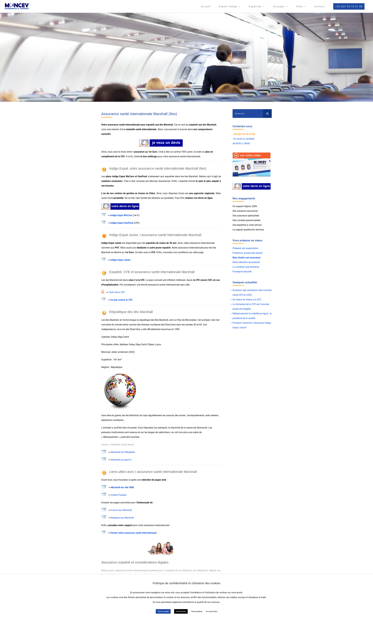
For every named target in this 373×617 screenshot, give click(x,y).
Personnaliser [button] (197, 611)
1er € (136, 215)
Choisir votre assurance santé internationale (133, 532)
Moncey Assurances (159, 181)
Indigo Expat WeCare (121, 215)
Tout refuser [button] (181, 611)
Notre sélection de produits (246, 262)
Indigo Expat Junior (120, 260)
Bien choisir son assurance (247, 257)
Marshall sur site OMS (122, 487)
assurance (139, 151)
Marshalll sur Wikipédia (123, 452)
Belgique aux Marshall (122, 517)
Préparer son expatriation (245, 248)
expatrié (150, 124)
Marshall (134, 415)
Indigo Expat (118, 176)
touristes (134, 437)
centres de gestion (124, 193)
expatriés (169, 176)
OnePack (142, 176)
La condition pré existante (246, 267)
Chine (152, 193)
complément (107, 156)
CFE (123, 156)
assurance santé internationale (124, 124)
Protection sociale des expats (248, 253)
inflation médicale (176, 280)
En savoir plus (211, 611)
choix (123, 151)
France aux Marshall (121, 510)
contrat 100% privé (182, 151)
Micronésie (190, 320)
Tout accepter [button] (163, 611)
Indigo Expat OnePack (121, 223)
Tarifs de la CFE (117, 292)
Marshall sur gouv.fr (121, 459)
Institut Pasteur (118, 495)
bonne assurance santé (152, 284)
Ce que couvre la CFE (121, 299)
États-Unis (170, 324)
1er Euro (152, 151)
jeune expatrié (163, 247)
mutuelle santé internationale (141, 129)
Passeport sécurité (242, 271)
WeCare (130, 176)
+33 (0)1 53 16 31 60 (244, 134)
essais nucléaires (152, 324)
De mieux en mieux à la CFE (247, 299)
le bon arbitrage (148, 156)
